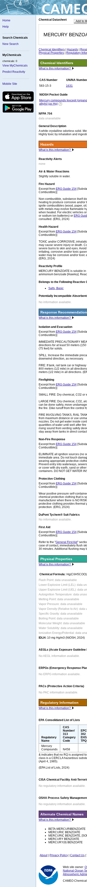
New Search (10, 44)
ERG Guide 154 (66, 188)
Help (5, 26)
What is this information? (55, 68)
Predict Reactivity (13, 71)
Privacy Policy (59, 855)
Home (6, 20)
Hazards (72, 49)
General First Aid (66, 542)
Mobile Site (9, 84)
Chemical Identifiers (52, 49)
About (43, 855)
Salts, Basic (56, 288)
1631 (69, 85)
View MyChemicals (15, 65)
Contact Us (77, 855)
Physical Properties (51, 53)
